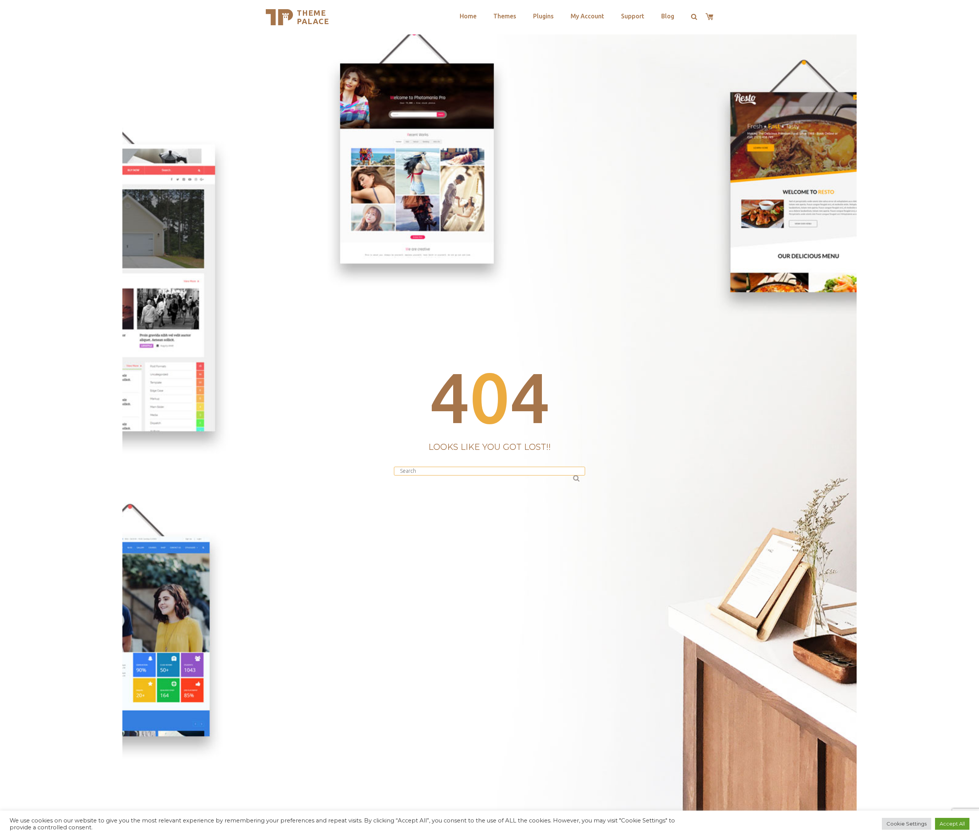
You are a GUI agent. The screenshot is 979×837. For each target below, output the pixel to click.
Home (468, 16)
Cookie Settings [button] (906, 824)
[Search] (575, 477)
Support (632, 16)
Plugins (543, 16)
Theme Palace (313, 17)
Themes (504, 16)
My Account (587, 16)
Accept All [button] (952, 824)
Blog (667, 16)
